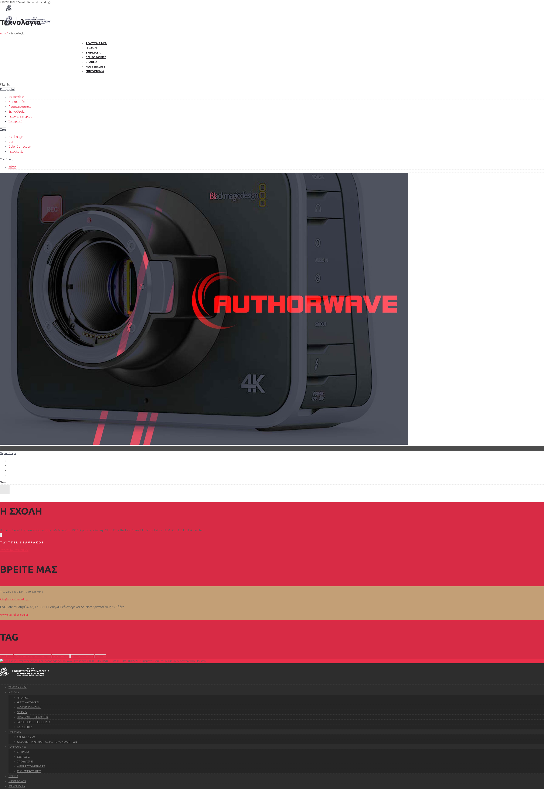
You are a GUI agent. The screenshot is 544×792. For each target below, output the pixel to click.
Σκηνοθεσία (16, 111)
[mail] (1, 535)
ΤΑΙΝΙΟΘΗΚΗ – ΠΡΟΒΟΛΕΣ (33, 721)
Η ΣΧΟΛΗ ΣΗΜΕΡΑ (28, 702)
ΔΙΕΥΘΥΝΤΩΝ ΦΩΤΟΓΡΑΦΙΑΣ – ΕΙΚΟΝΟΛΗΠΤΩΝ (47, 741)
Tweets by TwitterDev (14, 550)
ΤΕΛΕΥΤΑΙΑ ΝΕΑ (17, 687)
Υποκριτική (15, 121)
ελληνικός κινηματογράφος (32, 656)
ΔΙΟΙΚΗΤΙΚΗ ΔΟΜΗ (29, 707)
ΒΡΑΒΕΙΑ (13, 776)
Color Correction (19, 146)
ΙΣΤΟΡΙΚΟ (23, 697)
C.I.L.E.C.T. (6, 656)
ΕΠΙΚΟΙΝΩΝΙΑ (16, 786)
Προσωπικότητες (19, 106)
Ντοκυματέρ (16, 101)
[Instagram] (0, 535)
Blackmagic (15, 137)
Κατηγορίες (7, 89)
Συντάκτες (6, 159)
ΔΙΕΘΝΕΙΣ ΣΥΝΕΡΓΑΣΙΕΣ (31, 766)
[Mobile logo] (24, 679)
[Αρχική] (9, 10)
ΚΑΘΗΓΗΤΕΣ (24, 726)
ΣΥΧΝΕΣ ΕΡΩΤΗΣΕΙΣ (29, 771)
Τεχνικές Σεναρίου (20, 116)
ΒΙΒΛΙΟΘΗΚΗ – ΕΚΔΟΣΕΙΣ (32, 717)
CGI (10, 141)
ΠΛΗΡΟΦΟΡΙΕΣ (17, 746)
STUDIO (22, 712)
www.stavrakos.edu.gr (14, 614)
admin (12, 167)
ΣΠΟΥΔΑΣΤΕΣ (25, 761)
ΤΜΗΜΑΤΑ (14, 732)
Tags (3, 129)
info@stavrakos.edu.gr (14, 599)
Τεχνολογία (15, 151)
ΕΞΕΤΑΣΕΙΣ (23, 756)
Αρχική (4, 33)
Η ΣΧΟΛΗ (13, 692)
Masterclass (16, 97)
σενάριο (100, 656)
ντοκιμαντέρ (60, 656)
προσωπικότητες (82, 656)
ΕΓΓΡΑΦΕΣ (23, 751)
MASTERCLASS (17, 781)
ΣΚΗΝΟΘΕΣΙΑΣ (26, 736)
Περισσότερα (8, 453)
